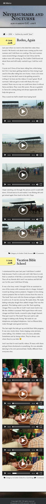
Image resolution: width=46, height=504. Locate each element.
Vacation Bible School (26, 262)
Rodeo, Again (26, 40)
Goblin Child (23, 253)
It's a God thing (28, 478)
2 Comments (40, 253)
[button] (23, 111)
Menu (8, 3)
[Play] (5, 121)
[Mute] (37, 121)
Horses (30, 253)
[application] (23, 111)
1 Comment (40, 478)
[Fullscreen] (41, 121)
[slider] (21, 121)
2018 (10, 34)
